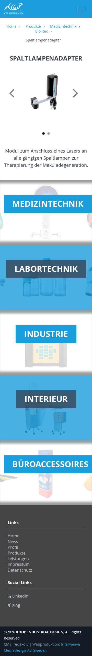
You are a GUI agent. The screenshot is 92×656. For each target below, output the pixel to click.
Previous (12, 98)
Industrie (46, 333)
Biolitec (41, 31)
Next (79, 98)
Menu (81, 10)
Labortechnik (46, 268)
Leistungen (18, 558)
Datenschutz (20, 570)
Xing (16, 605)
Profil (13, 547)
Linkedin (20, 596)
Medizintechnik (63, 26)
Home (12, 26)
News (13, 541)
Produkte (33, 26)
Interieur (46, 399)
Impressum (19, 564)
